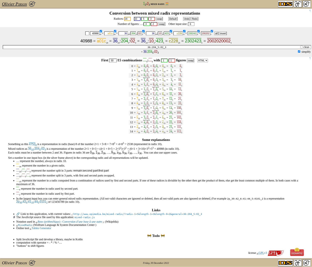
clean (306, 47)
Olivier (14, 4)
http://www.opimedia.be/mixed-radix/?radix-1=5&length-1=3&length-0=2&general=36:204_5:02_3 (137, 214)
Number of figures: (128, 23)
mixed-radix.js (85, 217)
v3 (263, 252)
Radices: (119, 18)
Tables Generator (41, 228)
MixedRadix (25, 225)
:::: (31, 201)
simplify (306, 51)
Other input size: (177, 23)
